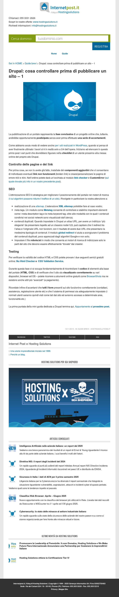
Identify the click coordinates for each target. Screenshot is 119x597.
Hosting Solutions (40, 583)
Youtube (72, 337)
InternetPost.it (59, 8)
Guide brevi (31, 63)
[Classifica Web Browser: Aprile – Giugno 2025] (14, 499)
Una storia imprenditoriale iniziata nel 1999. (30, 350)
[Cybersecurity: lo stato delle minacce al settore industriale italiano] (14, 515)
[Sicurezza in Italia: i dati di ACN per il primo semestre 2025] (14, 480)
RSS (97, 337)
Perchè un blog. (17, 354)
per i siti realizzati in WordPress (71, 145)
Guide (65, 53)
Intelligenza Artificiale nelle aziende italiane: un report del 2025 (51, 445)
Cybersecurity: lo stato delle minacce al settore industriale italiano (52, 511)
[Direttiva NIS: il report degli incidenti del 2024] (14, 465)
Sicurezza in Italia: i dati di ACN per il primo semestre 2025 (49, 476)
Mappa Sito (63, 589)
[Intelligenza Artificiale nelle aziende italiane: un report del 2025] (14, 449)
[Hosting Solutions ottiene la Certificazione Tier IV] (14, 561)
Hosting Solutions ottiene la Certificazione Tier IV (44, 557)
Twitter (47, 337)
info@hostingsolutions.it (44, 25)
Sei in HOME (15, 63)
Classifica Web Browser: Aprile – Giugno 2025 (42, 495)
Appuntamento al (92, 306)
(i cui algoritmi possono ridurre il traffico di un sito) (34, 198)
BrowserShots (93, 276)
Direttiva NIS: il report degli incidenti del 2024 (42, 461)
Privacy (54, 589)
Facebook (21, 337)
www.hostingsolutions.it (45, 21)
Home (54, 53)
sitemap (39, 206)
